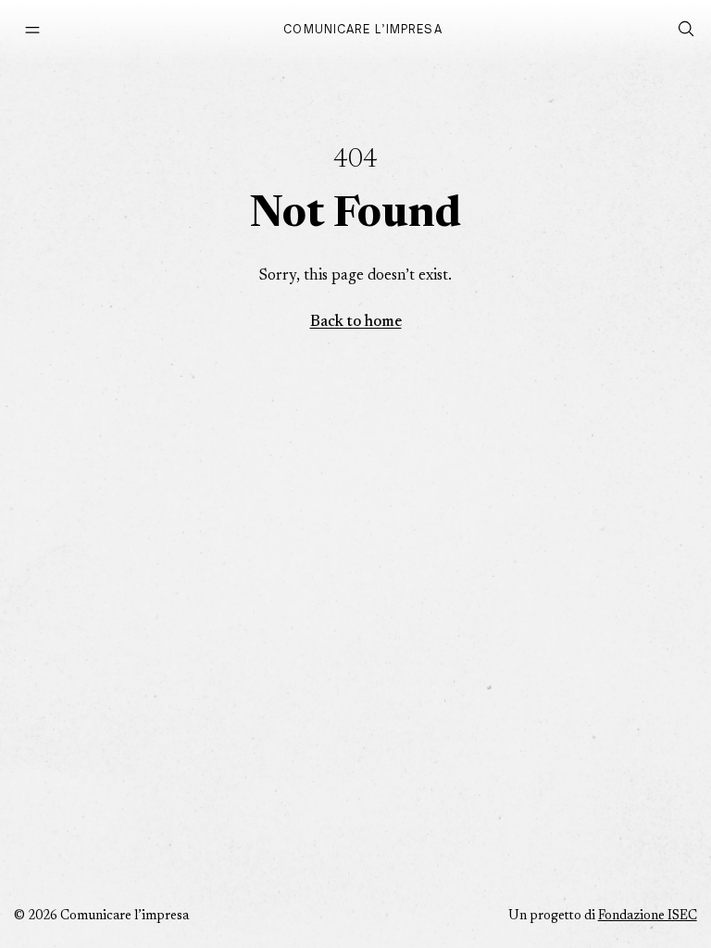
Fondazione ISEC (647, 916)
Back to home (356, 322)
